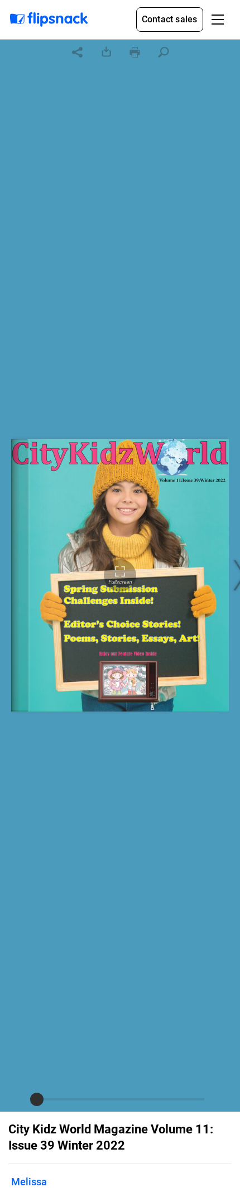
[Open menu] (217, 19)
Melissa (29, 1182)
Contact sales (170, 19)
